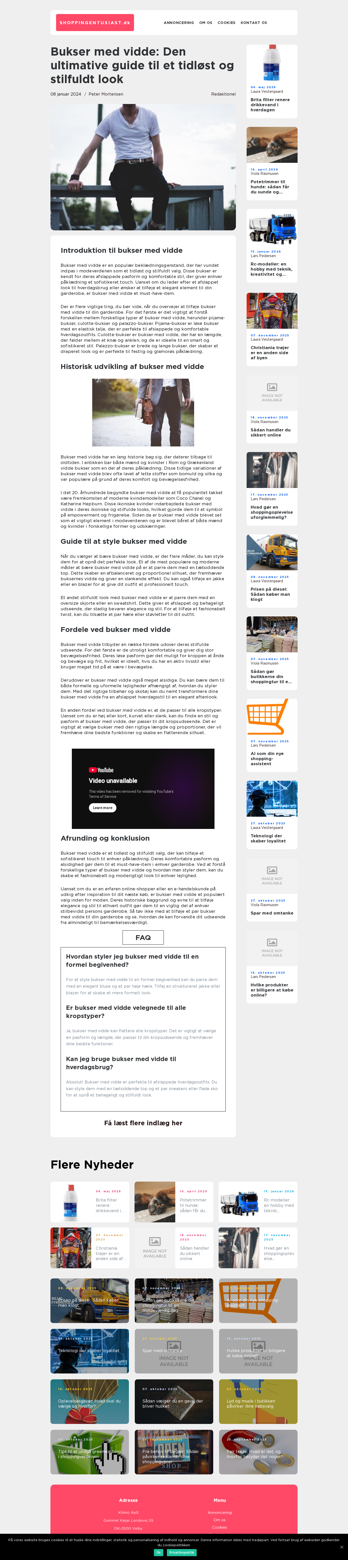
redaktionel (223, 94)
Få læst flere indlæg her (143, 1123)
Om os (206, 23)
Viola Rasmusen (264, 173)
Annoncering (179, 23)
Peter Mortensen (106, 94)
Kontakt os (254, 23)
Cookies (227, 23)
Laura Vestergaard (267, 91)
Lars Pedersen (263, 256)
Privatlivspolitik (181, 1552)
